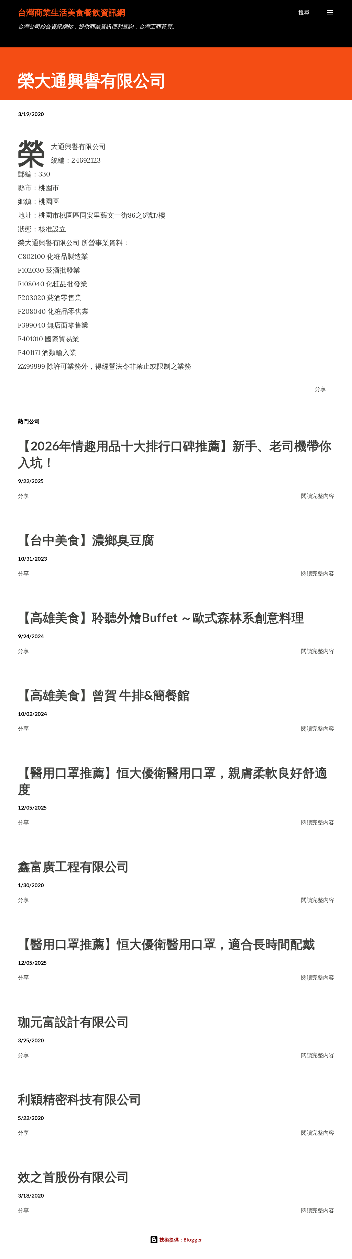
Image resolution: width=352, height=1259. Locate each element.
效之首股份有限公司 (73, 1176)
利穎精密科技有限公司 (80, 1099)
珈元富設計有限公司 (73, 1021)
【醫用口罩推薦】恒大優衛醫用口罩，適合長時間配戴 (166, 943)
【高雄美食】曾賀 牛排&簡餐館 (104, 694)
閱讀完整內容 (317, 495)
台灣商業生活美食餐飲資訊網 (71, 12)
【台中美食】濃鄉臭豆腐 (86, 539)
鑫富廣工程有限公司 (73, 866)
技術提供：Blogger (180, 1239)
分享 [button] (320, 389)
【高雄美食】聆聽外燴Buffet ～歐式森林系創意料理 (161, 617)
